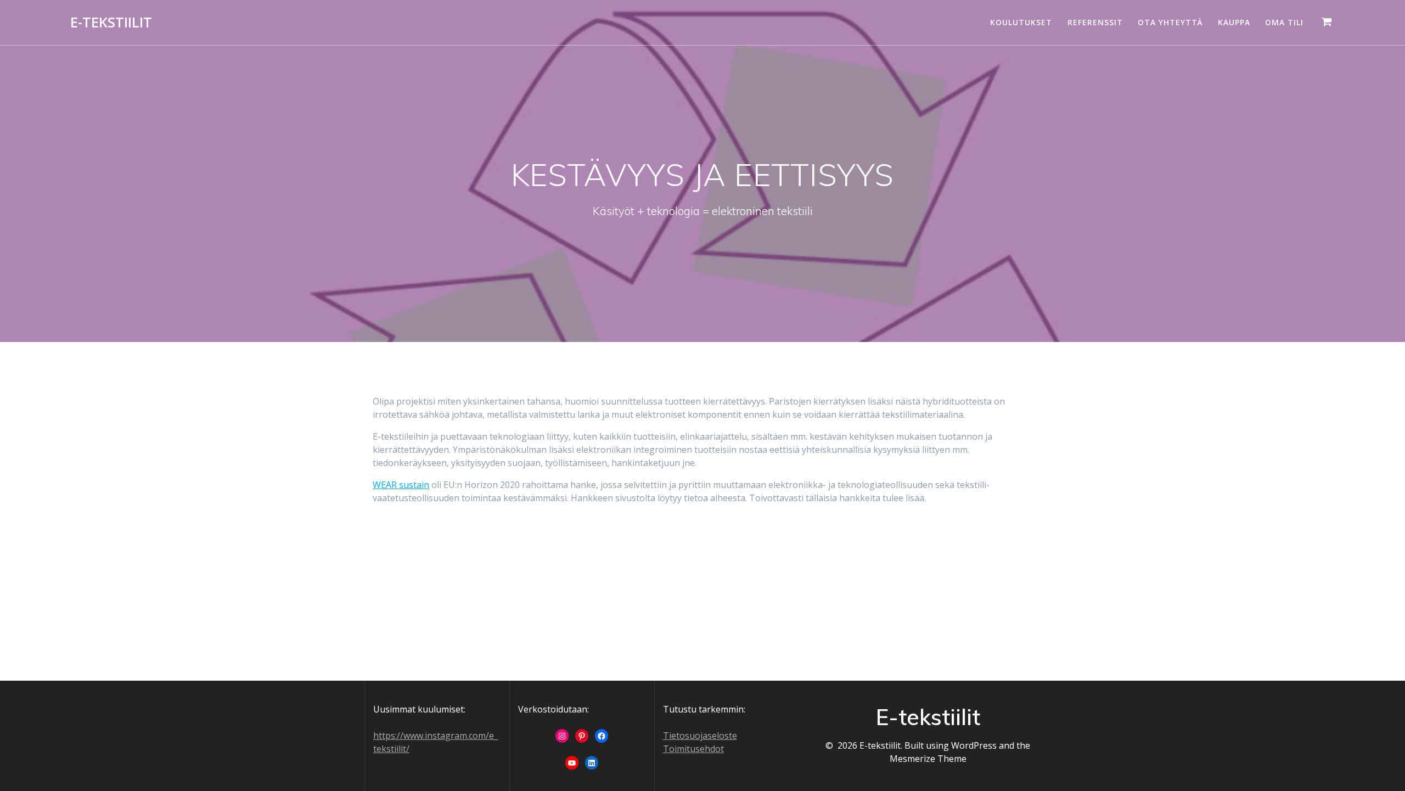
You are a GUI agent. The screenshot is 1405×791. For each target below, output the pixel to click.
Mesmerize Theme (928, 759)
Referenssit (1095, 22)
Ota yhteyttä (1170, 22)
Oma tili (1284, 22)
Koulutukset (1021, 22)
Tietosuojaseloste (700, 736)
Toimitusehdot (693, 749)
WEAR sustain (401, 485)
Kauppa (1234, 22)
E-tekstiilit (111, 22)
